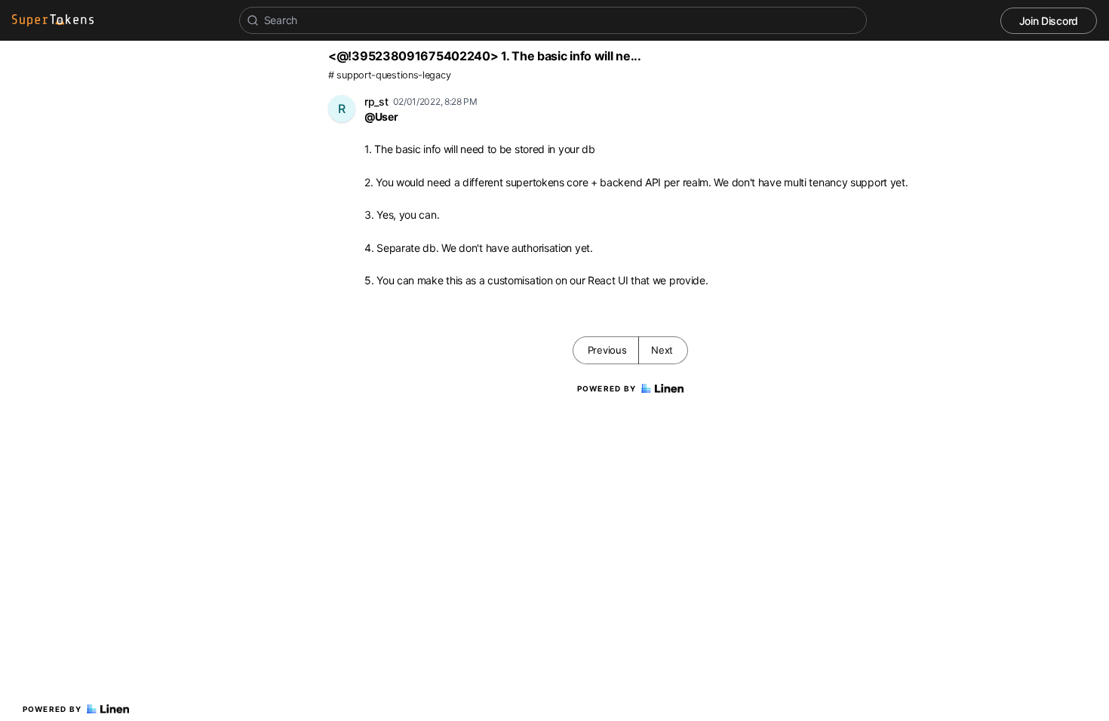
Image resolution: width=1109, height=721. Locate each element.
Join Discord (1048, 20)
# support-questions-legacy (389, 75)
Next (662, 350)
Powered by (52, 708)
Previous (607, 350)
